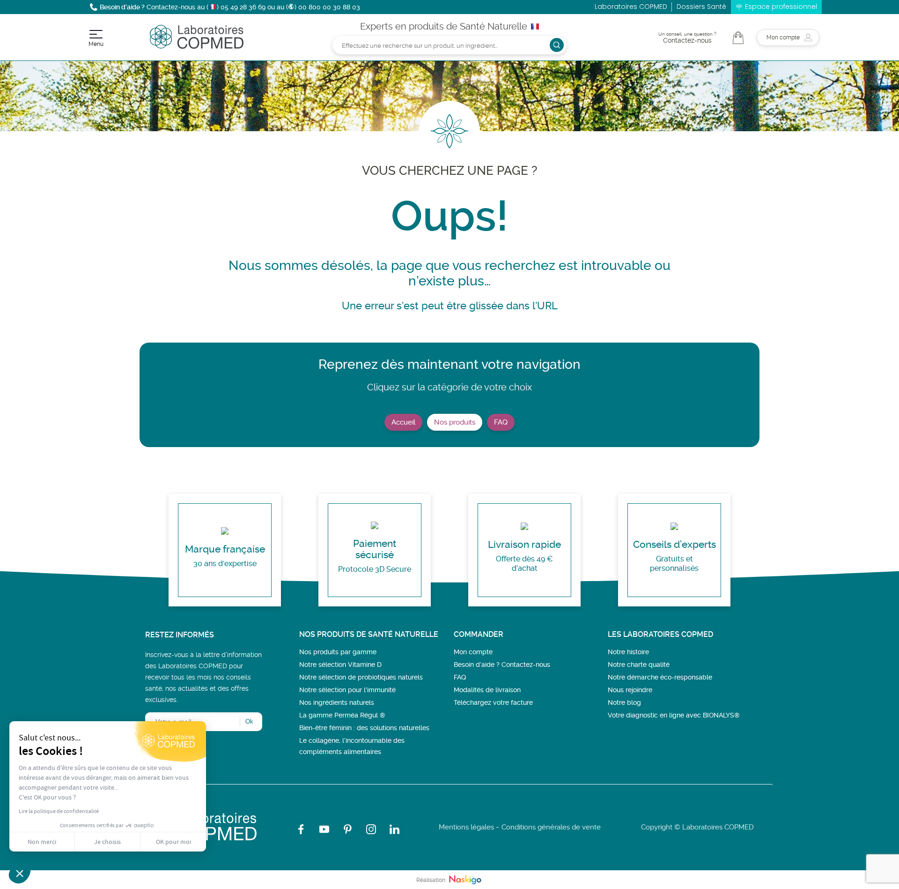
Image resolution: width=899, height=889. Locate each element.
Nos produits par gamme (337, 652)
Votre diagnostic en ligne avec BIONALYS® (674, 715)
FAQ (501, 422)
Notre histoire (628, 652)
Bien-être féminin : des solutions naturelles (364, 728)
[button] (19, 873)
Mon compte (473, 652)
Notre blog (624, 702)
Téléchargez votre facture (493, 702)
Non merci (42, 841)
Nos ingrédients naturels (336, 702)
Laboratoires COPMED (631, 6)
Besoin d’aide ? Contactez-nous (502, 664)
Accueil (403, 422)
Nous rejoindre (630, 690)
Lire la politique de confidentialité (59, 811)
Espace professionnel (781, 6)
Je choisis (107, 841)
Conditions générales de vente (551, 827)
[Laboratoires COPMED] (196, 46)
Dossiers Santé (701, 6)
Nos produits (454, 422)
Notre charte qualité (639, 664)
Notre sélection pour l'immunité (347, 690)
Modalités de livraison (487, 690)
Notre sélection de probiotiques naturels (361, 677)
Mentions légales (466, 827)
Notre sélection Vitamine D (340, 664)
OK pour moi (173, 841)
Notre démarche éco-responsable (660, 677)
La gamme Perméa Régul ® (342, 715)
